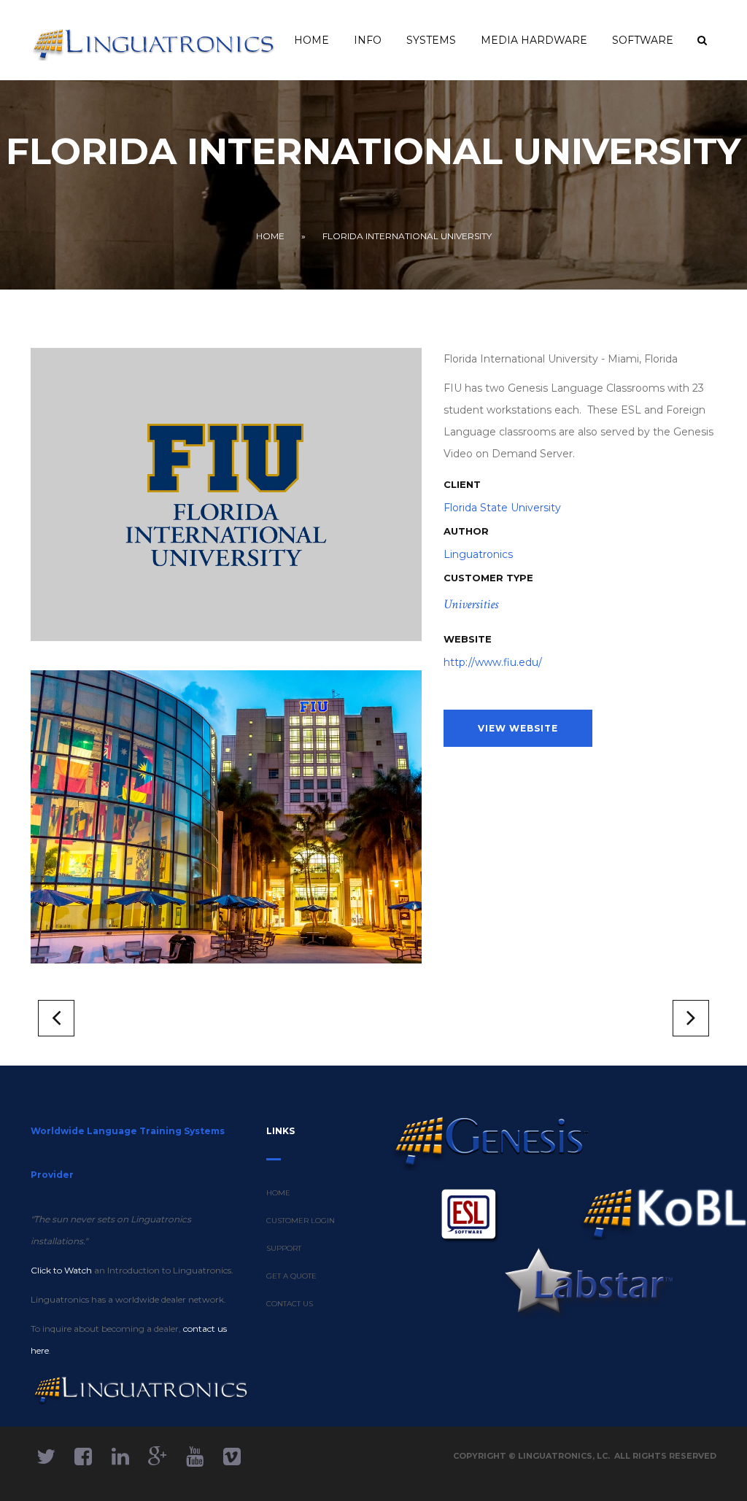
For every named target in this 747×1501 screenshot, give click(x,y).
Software (642, 40)
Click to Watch (61, 1270)
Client (462, 484)
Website (468, 639)
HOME (278, 1193)
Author (466, 531)
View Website (518, 728)
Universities (471, 604)
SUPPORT (283, 1248)
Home (311, 40)
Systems (431, 40)
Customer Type (488, 577)
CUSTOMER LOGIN (300, 1220)
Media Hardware (534, 40)
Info (368, 40)
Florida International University (407, 235)
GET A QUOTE (291, 1276)
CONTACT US (289, 1303)
